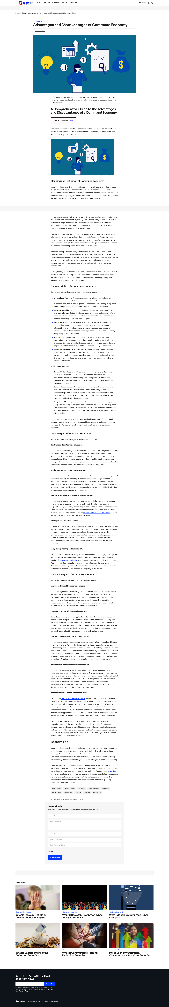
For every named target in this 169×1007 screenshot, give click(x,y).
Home (17, 13)
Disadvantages (93, 789)
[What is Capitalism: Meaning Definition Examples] (37, 935)
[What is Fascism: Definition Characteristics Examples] (37, 897)
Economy (105, 789)
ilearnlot (20, 1001)
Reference (97, 792)
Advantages (56, 789)
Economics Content (29, 13)
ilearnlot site (56, 792)
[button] (16, 3)
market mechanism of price (73, 698)
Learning (78, 792)
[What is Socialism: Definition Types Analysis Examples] (84, 897)
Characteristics (69, 789)
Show (71, 120)
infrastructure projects (67, 560)
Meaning (87, 792)
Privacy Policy (48, 989)
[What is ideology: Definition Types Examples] (131, 897)
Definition (81, 789)
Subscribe (49, 984)
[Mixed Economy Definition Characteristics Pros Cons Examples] (131, 935)
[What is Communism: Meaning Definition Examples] (84, 935)
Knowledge (68, 792)
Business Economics (23, 912)
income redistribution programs (96, 512)
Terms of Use (23, 991)
